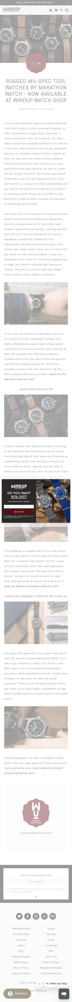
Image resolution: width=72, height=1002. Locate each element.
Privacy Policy (25, 517)
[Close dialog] (67, 481)
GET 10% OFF (19, 512)
